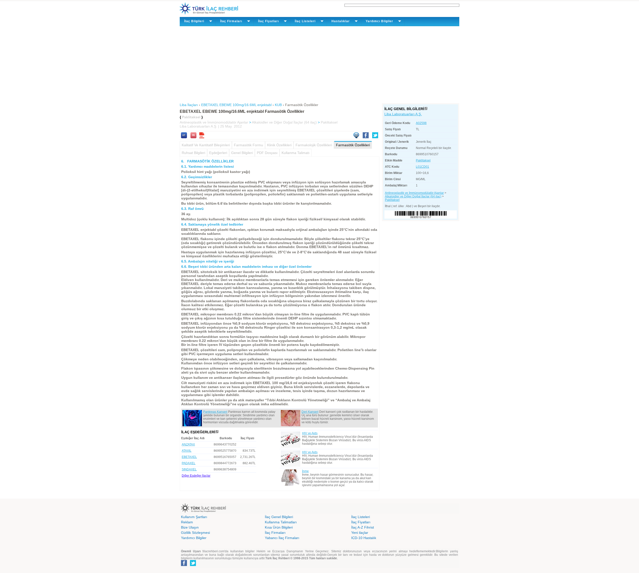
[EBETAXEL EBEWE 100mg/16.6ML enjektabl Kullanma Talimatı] (184, 137)
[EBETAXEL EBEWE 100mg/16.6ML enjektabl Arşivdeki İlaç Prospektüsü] (193, 137)
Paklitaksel (329, 122)
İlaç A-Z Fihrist (362, 527)
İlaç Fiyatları (360, 522)
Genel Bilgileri (242, 153)
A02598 (421, 123)
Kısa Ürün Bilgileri (279, 527)
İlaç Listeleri (360, 517)
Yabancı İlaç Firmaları (282, 538)
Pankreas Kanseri (215, 412)
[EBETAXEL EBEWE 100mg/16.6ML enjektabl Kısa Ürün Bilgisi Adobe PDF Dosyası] (202, 137)
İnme (305, 471)
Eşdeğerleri (218, 153)
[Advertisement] (319, 64)
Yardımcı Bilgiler (193, 538)
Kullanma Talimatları (281, 522)
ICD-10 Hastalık (363, 538)
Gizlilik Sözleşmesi (195, 533)
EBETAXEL (189, 457)
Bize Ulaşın (190, 527)
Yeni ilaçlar (359, 533)
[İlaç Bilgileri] (426, 109)
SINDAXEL (189, 469)
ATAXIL (186, 450)
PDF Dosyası (267, 153)
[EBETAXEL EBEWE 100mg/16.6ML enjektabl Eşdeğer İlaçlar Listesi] (217, 432)
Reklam (187, 522)
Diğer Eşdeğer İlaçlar (196, 475)
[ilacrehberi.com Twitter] (193, 565)
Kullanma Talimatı (296, 153)
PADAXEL (188, 463)
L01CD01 (422, 166)
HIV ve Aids (310, 433)
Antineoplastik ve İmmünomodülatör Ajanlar (214, 122)
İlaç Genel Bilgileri (279, 517)
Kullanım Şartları (194, 517)
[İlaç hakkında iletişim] (356, 137)
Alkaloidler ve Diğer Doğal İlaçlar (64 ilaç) (284, 122)
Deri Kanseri (310, 412)
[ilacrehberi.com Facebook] (184, 565)
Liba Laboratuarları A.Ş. (403, 114)
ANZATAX (188, 444)
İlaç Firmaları (275, 533)
